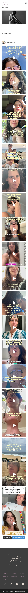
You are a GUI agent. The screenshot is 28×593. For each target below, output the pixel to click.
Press (22, 576)
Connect (5, 576)
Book (14, 570)
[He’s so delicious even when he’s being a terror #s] (14, 303)
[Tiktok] (11, 584)
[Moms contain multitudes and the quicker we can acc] (14, 156)
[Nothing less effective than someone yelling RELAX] (14, 376)
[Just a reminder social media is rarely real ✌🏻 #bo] (14, 450)
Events (22, 573)
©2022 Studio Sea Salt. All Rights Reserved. (14, 591)
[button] (26, 3)
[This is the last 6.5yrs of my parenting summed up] (14, 278)
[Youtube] (23, 584)
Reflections (14, 576)
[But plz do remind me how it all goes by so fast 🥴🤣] (14, 205)
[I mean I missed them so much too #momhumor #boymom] (14, 82)
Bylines (14, 573)
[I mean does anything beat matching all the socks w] (14, 499)
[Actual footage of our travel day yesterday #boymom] (14, 474)
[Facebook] (17, 584)
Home (6, 570)
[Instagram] (5, 584)
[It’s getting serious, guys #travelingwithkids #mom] (14, 401)
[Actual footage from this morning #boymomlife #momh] (14, 352)
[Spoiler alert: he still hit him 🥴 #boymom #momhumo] (14, 131)
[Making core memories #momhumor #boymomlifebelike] (14, 425)
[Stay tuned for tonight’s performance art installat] (14, 523)
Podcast (5, 580)
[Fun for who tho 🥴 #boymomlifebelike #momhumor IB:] (14, 327)
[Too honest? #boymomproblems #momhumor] (14, 107)
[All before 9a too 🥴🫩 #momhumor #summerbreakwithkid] (14, 229)
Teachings (22, 570)
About (6, 573)
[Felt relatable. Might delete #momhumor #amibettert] (14, 180)
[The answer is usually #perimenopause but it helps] (14, 254)
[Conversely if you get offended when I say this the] (14, 58)
